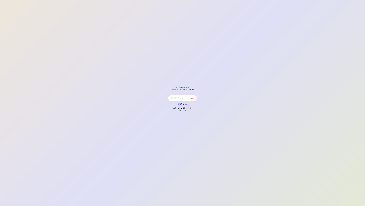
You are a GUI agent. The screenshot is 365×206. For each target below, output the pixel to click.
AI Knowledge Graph (182, 87)
